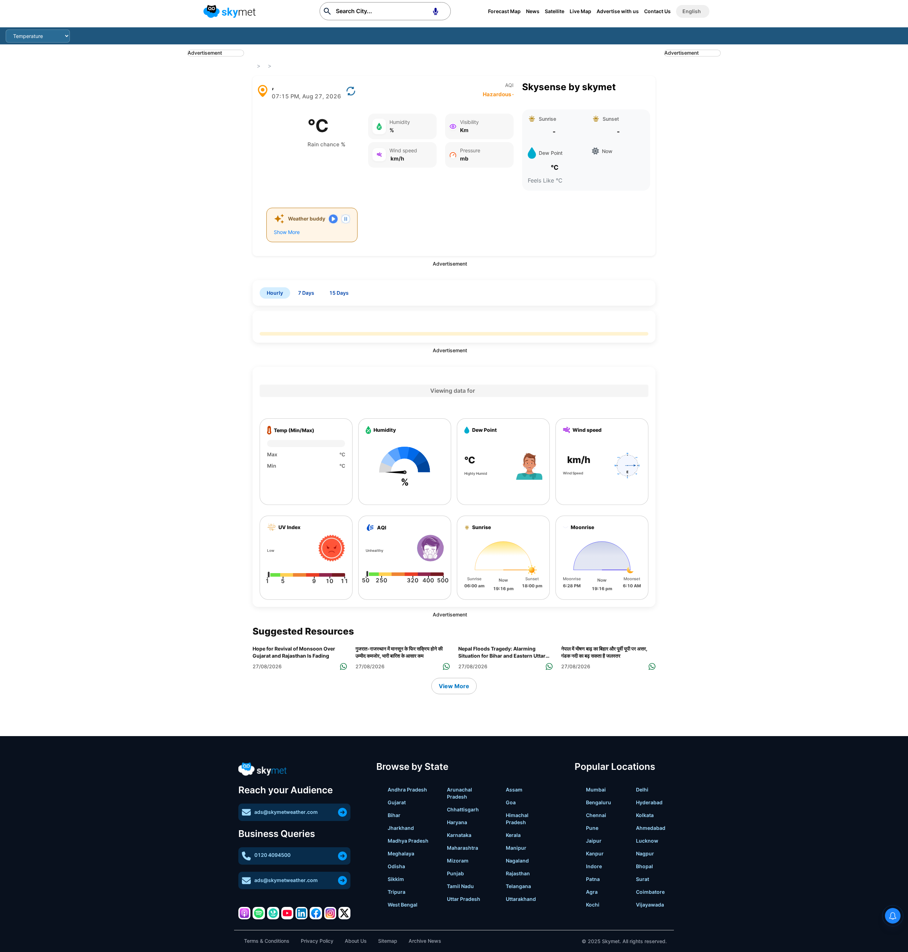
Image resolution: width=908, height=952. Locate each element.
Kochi (592, 905)
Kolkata (645, 815)
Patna (593, 879)
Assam (514, 790)
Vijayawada (650, 905)
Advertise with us (618, 11)
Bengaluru (598, 802)
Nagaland (517, 861)
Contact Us (657, 11)
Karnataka (459, 835)
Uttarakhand (521, 899)
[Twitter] (344, 913)
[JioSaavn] (273, 913)
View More (454, 686)
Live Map (580, 11)
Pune (592, 828)
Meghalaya (401, 853)
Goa (511, 802)
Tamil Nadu (460, 886)
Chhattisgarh (463, 809)
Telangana (518, 886)
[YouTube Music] (287, 913)
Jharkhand (401, 828)
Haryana (457, 822)
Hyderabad (649, 802)
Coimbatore (650, 892)
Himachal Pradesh (517, 818)
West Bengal (402, 905)
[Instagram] (330, 913)
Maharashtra (462, 848)
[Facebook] (316, 913)
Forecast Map (504, 11)
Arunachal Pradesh (459, 793)
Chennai (596, 815)
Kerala (513, 835)
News (532, 11)
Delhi (642, 790)
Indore (594, 866)
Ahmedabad (650, 828)
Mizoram (458, 861)
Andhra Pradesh (407, 790)
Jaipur (594, 841)
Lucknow (647, 841)
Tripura (396, 892)
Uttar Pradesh (463, 899)
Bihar (394, 815)
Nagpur (645, 853)
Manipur (516, 848)
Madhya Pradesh (408, 841)
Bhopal (644, 866)
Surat (642, 879)
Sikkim (396, 879)
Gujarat (397, 802)
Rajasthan (518, 873)
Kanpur (595, 853)
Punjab (455, 873)
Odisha (396, 866)
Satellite (554, 11)
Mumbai (596, 790)
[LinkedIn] (301, 913)
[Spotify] (259, 913)
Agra (592, 892)
